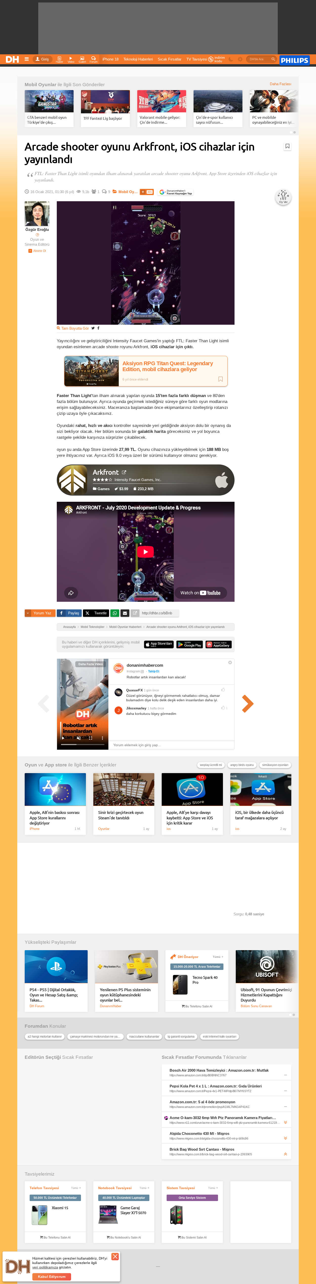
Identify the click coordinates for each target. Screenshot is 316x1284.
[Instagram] (118, 668)
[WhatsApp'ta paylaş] (114, 613)
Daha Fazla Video (91, 664)
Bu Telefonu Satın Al (198, 1006)
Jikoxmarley (136, 708)
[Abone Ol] (37, 251)
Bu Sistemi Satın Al (194, 1237)
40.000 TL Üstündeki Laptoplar (123, 1198)
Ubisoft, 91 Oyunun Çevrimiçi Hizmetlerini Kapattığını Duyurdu (266, 995)
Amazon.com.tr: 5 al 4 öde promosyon (202, 1102)
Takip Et (153, 671)
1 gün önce (151, 690)
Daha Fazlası (280, 84)
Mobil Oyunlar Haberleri (125, 627)
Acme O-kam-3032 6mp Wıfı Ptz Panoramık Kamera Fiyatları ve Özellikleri (223, 1118)
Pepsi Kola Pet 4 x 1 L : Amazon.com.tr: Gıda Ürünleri (216, 1086)
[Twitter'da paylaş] (93, 328)
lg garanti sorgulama (181, 1036)
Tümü (216, 956)
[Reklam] (294, 59)
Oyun (31, 764)
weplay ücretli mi (211, 765)
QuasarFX (134, 690)
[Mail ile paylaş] (124, 613)
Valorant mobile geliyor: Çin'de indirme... (160, 119)
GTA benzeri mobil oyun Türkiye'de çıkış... (47, 119)
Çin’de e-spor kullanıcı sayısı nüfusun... (214, 119)
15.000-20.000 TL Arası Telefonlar (197, 966)
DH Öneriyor (188, 957)
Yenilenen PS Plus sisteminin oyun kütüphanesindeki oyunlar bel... (125, 995)
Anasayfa (69, 627)
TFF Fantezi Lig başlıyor (102, 118)
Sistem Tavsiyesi (181, 1188)
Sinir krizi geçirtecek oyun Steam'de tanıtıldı (120, 815)
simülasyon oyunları (275, 765)
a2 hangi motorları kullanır (45, 1036)
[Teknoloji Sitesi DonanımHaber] (13, 58)
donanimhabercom (145, 665)
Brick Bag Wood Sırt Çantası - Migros (202, 1149)
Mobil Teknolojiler (92, 627)
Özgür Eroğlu (37, 230)
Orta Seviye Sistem (192, 1198)
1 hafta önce (156, 708)
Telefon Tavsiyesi (44, 1188)
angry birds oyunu (242, 765)
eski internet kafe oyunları (219, 1036)
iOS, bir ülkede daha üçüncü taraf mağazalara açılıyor (259, 815)
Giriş (45, 59)
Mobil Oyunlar (40, 84)
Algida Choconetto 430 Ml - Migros (199, 1133)
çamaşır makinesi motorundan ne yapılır (96, 1036)
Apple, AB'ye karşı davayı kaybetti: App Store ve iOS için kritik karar (190, 817)
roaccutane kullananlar (144, 1036)
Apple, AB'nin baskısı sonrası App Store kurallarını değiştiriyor (54, 817)
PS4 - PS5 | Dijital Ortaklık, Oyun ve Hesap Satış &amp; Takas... (54, 995)
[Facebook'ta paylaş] (98, 328)
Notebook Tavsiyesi (115, 1188)
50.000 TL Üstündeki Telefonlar (55, 1198)
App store (56, 764)
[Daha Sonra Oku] (287, 146)
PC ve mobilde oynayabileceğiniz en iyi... (273, 119)
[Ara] (273, 59)
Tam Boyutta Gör (75, 328)
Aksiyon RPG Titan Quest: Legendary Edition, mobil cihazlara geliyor (167, 366)
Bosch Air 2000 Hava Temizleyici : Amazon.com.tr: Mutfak (219, 1070)
